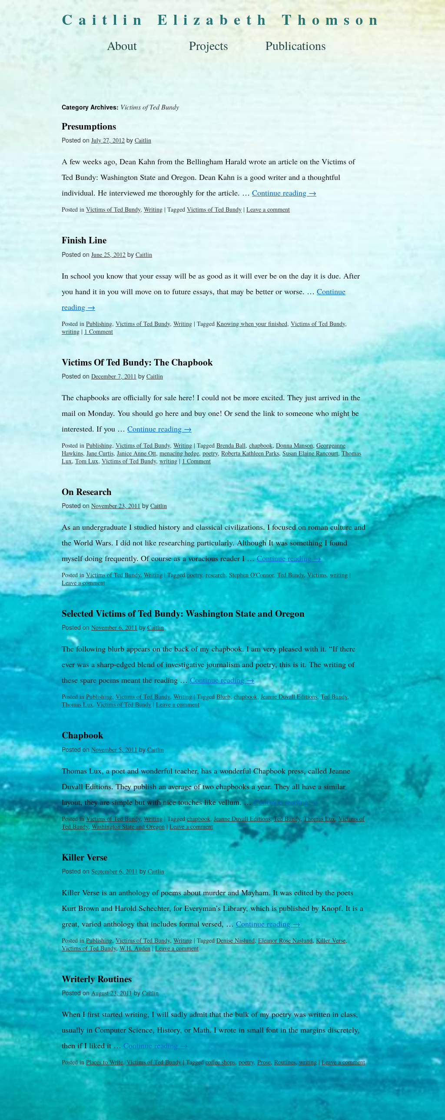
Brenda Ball (231, 445)
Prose (264, 1062)
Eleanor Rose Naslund (285, 940)
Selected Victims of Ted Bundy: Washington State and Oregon (183, 613)
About (122, 45)
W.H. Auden (135, 948)
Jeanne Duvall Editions (289, 696)
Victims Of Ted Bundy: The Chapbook (137, 362)
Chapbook (82, 734)
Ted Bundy (290, 575)
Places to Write (104, 1062)
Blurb (223, 696)
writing (71, 331)
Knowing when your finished (251, 323)
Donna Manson (294, 445)
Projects (208, 45)
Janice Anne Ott (136, 453)
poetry (210, 453)
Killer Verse (84, 857)
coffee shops (220, 1062)
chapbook (260, 445)
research (216, 575)
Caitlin (143, 140)
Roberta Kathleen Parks (250, 453)
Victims (316, 575)
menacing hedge (179, 453)
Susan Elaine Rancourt (310, 453)
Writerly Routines (97, 978)
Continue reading (284, 192)
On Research (87, 491)
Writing (153, 209)
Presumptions (89, 126)
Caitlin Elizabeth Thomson (222, 19)
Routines (285, 1062)
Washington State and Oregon (128, 826)
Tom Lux (86, 461)
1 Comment (98, 331)
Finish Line (84, 239)
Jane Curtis (99, 453)
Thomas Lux (77, 704)
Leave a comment (268, 209)
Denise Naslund (235, 940)
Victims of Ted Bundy (113, 209)
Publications (296, 45)
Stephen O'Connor (251, 575)
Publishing (99, 323)
